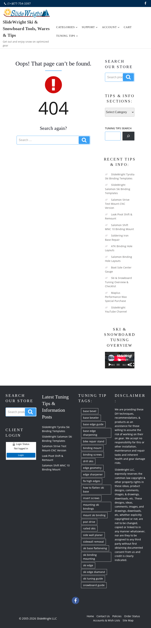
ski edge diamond (94, 572)
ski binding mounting (90, 556)
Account (109, 27)
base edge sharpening (90, 432)
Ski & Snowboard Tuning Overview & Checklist (118, 282)
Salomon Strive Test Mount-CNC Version (117, 204)
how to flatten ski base (93, 489)
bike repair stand (93, 441)
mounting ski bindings (91, 506)
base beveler (91, 417)
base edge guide (93, 424)
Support (88, 27)
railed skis (89, 528)
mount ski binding (94, 515)
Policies (117, 616)
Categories (65, 27)
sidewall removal (93, 541)
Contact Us (103, 616)
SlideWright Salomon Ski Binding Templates (117, 189)
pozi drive (89, 522)
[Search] (128, 136)
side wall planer (93, 535)
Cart (128, 27)
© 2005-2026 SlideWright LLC (38, 618)
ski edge (88, 565)
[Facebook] (145, 3)
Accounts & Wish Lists (106, 620)
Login (21, 455)
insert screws (91, 498)
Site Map (128, 620)
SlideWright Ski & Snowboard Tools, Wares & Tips (26, 29)
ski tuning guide (93, 578)
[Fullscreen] (132, 365)
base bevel (89, 411)
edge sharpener (93, 474)
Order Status (132, 616)
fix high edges (91, 481)
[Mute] (129, 365)
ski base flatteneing (95, 548)
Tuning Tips (65, 35)
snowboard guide (94, 585)
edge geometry (92, 468)
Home (90, 616)
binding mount (92, 448)
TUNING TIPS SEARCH (118, 128)
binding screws (92, 454)
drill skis (88, 461)
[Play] (110, 365)
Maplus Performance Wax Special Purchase (116, 297)
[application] (119, 360)
